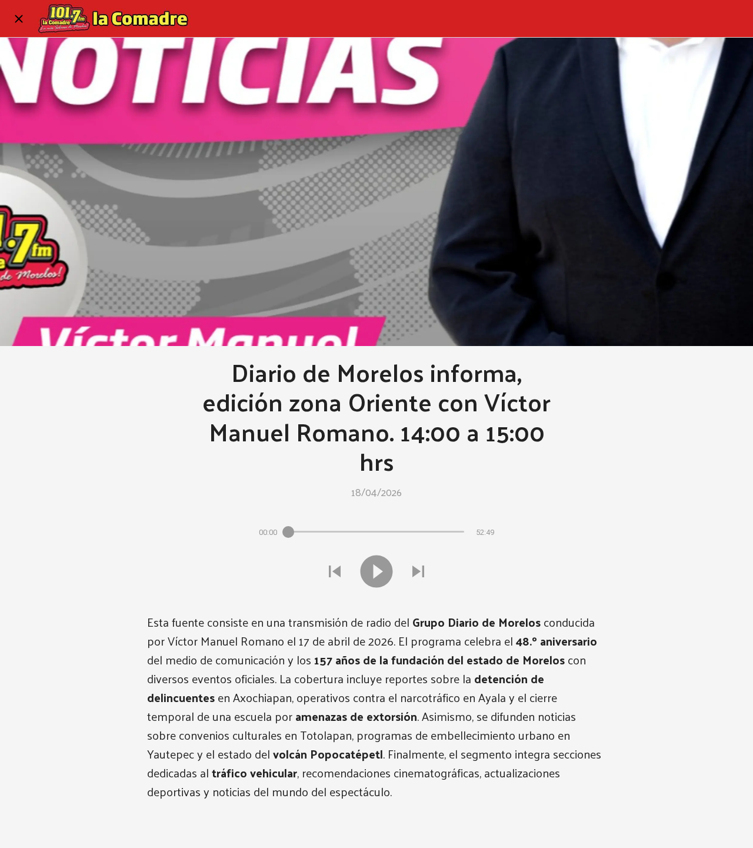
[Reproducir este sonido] (376, 571)
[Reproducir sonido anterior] (334, 571)
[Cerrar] (19, 19)
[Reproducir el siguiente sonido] (418, 571)
